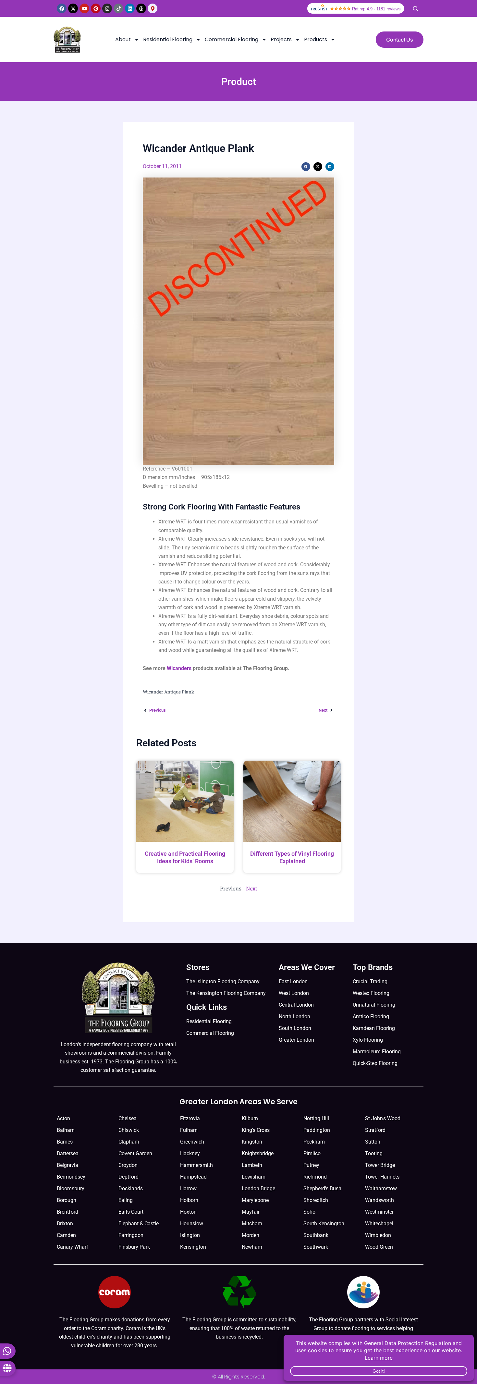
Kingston (252, 1142)
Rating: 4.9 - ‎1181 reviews (376, 8)
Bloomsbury (70, 1188)
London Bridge (258, 1188)
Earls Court (130, 1212)
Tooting (374, 1153)
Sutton (372, 1142)
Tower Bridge (380, 1165)
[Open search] (415, 8)
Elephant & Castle (138, 1223)
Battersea (68, 1153)
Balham (66, 1130)
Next (251, 888)
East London (293, 981)
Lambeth (252, 1165)
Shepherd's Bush (322, 1188)
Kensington (193, 1247)
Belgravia (67, 1165)
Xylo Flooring (368, 1040)
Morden (250, 1235)
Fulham (189, 1130)
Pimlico (312, 1153)
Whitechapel (379, 1223)
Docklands (130, 1188)
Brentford (67, 1212)
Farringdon (130, 1235)
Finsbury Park (134, 1247)
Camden (66, 1235)
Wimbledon (378, 1235)
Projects (281, 39)
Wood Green (379, 1247)
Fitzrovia (190, 1118)
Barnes (65, 1142)
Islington (190, 1235)
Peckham (314, 1142)
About (123, 39)
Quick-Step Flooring (375, 1063)
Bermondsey (71, 1177)
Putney (311, 1165)
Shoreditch (315, 1200)
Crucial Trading (370, 981)
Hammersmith (196, 1165)
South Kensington (323, 1223)
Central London (296, 1005)
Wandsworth (379, 1200)
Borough (66, 1200)
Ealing (125, 1200)
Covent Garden (135, 1153)
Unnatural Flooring (374, 1005)
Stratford (375, 1130)
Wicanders (179, 668)
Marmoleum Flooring (377, 1051)
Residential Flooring (167, 39)
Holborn (189, 1200)
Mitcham (252, 1223)
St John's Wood (382, 1118)
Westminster (379, 1212)
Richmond (315, 1177)
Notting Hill (316, 1118)
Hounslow (191, 1223)
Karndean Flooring (374, 1028)
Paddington (316, 1130)
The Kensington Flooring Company (226, 993)
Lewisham (253, 1177)
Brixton (65, 1223)
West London (294, 993)
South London (295, 1028)
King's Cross (256, 1130)
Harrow (188, 1188)
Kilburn (250, 1118)
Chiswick (128, 1130)
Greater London (296, 1040)
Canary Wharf (72, 1247)
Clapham (128, 1142)
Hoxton (188, 1212)
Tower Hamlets (382, 1177)
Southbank (315, 1235)
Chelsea (127, 1118)
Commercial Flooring (231, 39)
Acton (63, 1118)
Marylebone (255, 1200)
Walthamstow (381, 1188)
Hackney (190, 1153)
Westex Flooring (371, 993)
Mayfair (251, 1212)
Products (315, 39)
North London (294, 1016)
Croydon (128, 1165)
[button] (305, 166)
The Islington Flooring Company (223, 981)
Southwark (315, 1247)
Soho (309, 1212)
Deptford (128, 1177)
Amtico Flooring (371, 1016)
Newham (252, 1247)
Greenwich (192, 1142)
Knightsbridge (258, 1153)
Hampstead (193, 1177)
